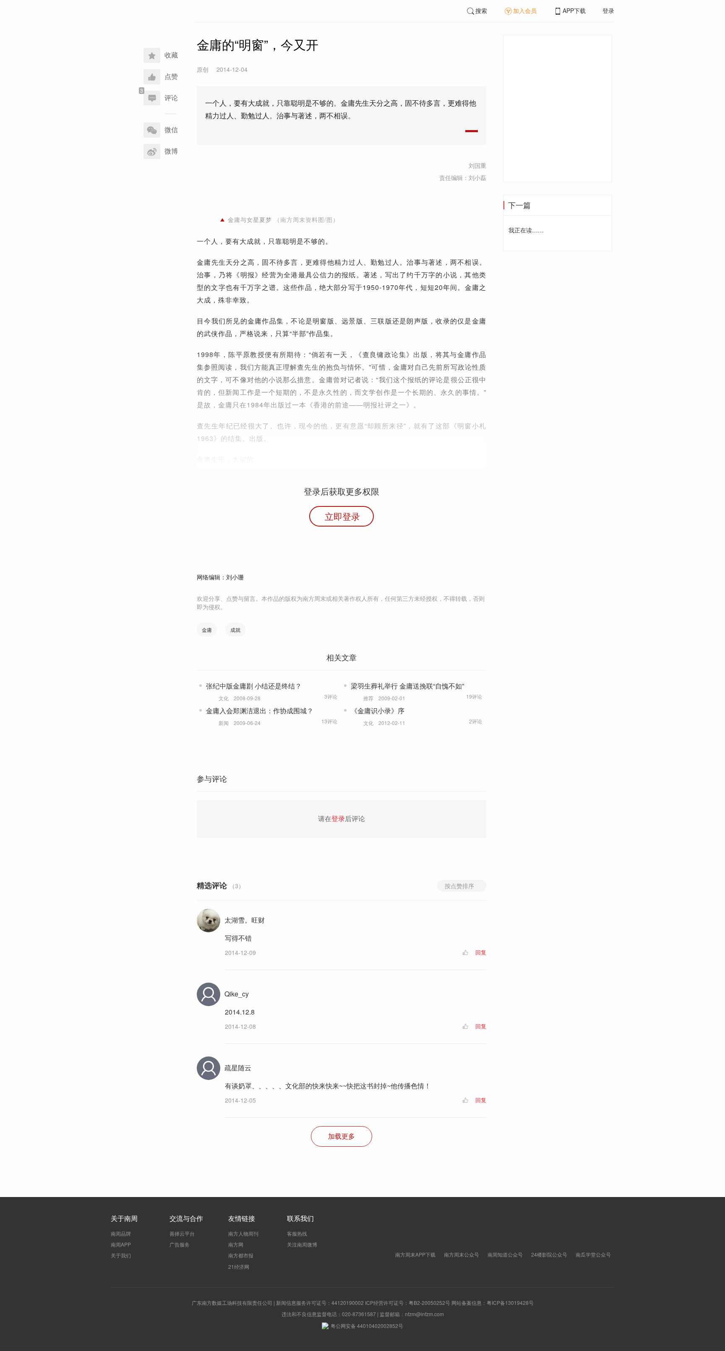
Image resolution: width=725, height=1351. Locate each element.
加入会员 (525, 10)
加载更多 (341, 1136)
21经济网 (238, 1266)
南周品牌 (121, 1233)
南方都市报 (240, 1255)
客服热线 (297, 1233)
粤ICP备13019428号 (510, 1302)
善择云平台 (182, 1233)
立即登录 (342, 516)
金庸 (207, 629)
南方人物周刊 (243, 1233)
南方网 (235, 1244)
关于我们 (121, 1255)
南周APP (121, 1244)
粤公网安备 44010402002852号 (367, 1325)
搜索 (481, 10)
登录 (608, 10)
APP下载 (574, 10)
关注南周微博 (302, 1244)
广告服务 (180, 1244)
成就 (235, 629)
